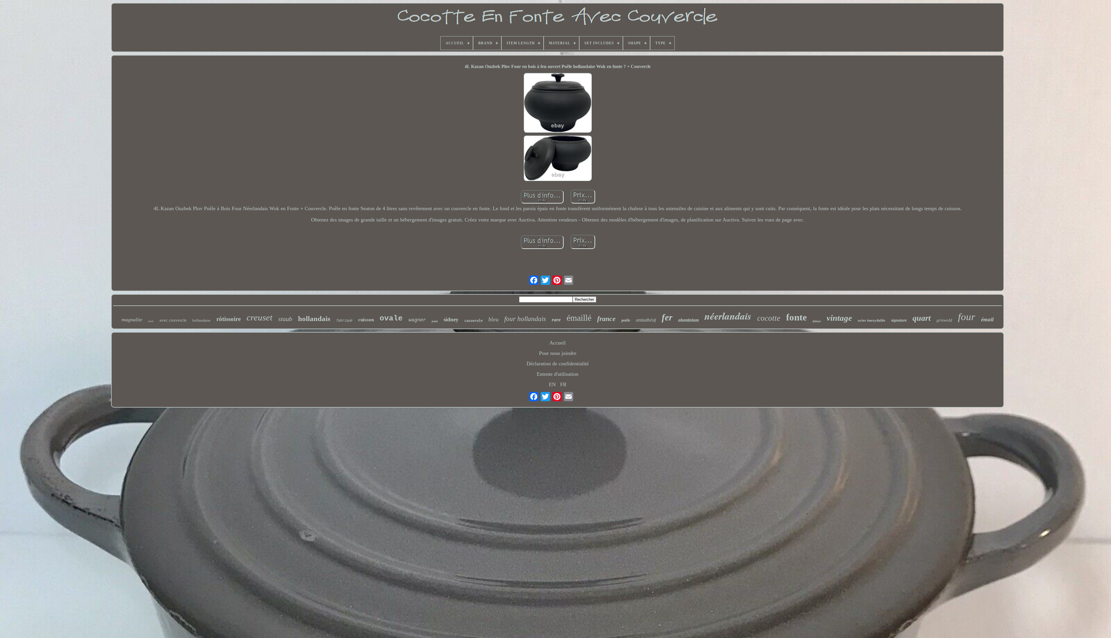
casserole (473, 321)
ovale (391, 318)
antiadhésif (646, 320)
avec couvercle (173, 320)
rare (556, 319)
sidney (451, 319)
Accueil (557, 343)
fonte (796, 317)
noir (151, 321)
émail (987, 319)
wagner (417, 320)
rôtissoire (228, 319)
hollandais (314, 318)
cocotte (768, 318)
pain (435, 321)
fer (667, 317)
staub (285, 318)
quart (922, 318)
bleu (493, 319)
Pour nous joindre (557, 353)
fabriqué (344, 321)
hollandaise (201, 320)
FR (563, 384)
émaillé (578, 317)
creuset (260, 317)
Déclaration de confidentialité (558, 363)
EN (552, 384)
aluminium (688, 320)
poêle (625, 320)
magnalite (132, 319)
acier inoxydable (871, 320)
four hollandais (525, 318)
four (966, 316)
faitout (817, 321)
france (606, 318)
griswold (944, 320)
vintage (839, 317)
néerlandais (728, 316)
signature (899, 320)
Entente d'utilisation (557, 374)
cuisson (366, 319)
